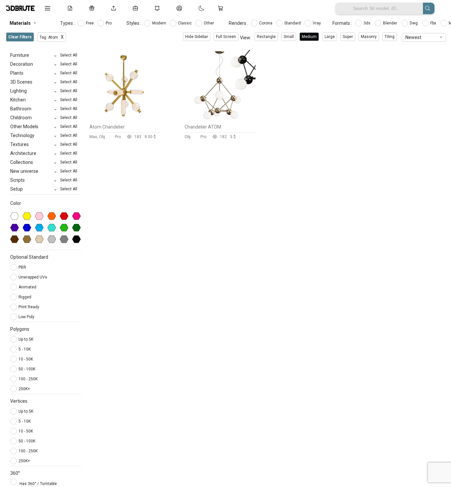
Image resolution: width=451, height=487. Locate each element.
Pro (109, 23)
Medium (309, 36)
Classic (185, 23)
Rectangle (266, 36)
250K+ (24, 389)
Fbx (433, 23)
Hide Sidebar (196, 36)
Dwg (414, 23)
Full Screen (226, 36)
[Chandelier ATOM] (220, 119)
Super (348, 36)
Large (330, 36)
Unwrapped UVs (33, 277)
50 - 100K (26, 369)
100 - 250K (28, 379)
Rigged (25, 297)
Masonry (369, 36)
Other (209, 23)
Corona (266, 23)
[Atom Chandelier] (124, 119)
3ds (367, 23)
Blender (390, 23)
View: (245, 37)
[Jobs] (136, 8)
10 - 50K (25, 359)
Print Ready (29, 307)
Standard (293, 23)
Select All (68, 55)
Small (289, 36)
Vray (317, 23)
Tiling (390, 36)
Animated (27, 287)
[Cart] (222, 8)
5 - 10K (24, 349)
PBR (22, 267)
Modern (159, 23)
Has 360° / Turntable (38, 483)
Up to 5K (25, 339)
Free (90, 23)
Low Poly (26, 317)
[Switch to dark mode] (194, 8)
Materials (20, 23)
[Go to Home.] (20, 8)
